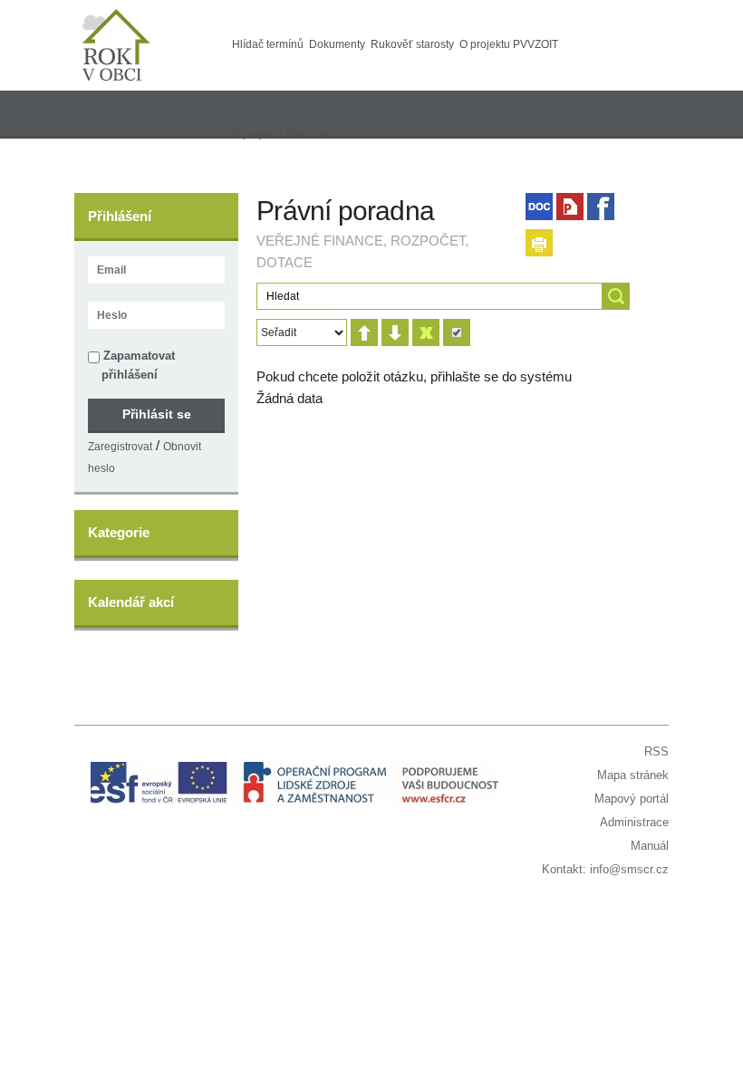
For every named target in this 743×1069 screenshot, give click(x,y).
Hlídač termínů (268, 44)
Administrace (634, 822)
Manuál (650, 845)
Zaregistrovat (120, 446)
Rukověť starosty (412, 44)
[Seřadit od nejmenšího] (364, 332)
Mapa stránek (633, 775)
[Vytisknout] (539, 242)
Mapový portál (631, 798)
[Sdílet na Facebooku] (600, 206)
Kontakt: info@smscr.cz (605, 869)
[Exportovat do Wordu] (539, 206)
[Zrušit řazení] (425, 332)
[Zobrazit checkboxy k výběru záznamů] (456, 332)
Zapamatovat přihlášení (137, 365)
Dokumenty (337, 44)
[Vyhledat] (616, 296)
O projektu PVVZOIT (508, 44)
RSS (656, 751)
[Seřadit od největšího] (395, 332)
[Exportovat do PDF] (570, 206)
